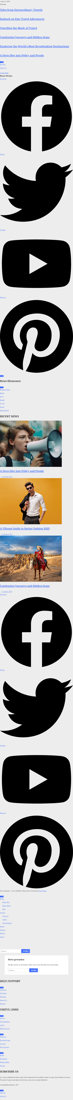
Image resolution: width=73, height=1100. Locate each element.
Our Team (3, 993)
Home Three (6, 906)
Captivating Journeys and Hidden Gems (25, 37)
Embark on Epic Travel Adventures (22, 19)
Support (2, 1004)
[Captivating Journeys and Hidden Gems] (36, 559)
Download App (5, 1040)
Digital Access (5, 1028)
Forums (2, 1066)
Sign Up (2, 64)
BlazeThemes (42, 891)
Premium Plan (4, 1062)
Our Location (4, 1047)
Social (2, 407)
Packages (3, 1037)
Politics (2, 933)
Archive (2, 913)
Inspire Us (3, 1000)
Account (3, 1044)
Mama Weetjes (6, 76)
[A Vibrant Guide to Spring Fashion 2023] (36, 501)
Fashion (2, 930)
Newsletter (3, 1059)
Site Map (3, 997)
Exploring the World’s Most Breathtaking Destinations (34, 46)
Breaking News (5, 390)
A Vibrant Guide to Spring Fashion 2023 (25, 528)
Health (2, 400)
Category (5, 916)
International (4, 410)
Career (2, 1025)
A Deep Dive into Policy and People (22, 55)
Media (2, 393)
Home (2, 899)
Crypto (2, 403)
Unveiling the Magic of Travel (18, 28)
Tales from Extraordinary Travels (21, 10)
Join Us (2, 1018)
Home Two (6, 902)
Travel (2, 937)
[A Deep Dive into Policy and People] (36, 444)
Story (2, 396)
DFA (4, 909)
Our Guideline (5, 1022)
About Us (3, 68)
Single (2, 926)
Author (4, 919)
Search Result (7, 923)
